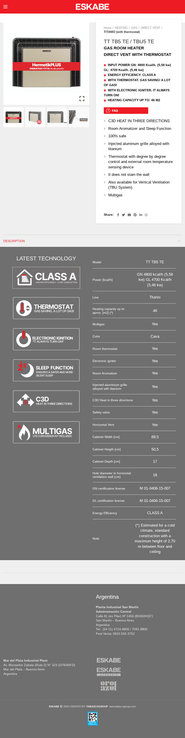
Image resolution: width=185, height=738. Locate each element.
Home (107, 28)
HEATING (121, 28)
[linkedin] (140, 215)
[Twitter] (123, 215)
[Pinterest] (135, 215)
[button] (82, 64)
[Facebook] (118, 215)
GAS (134, 28)
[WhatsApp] (146, 215)
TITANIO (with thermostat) (122, 32)
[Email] (129, 215)
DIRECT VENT (150, 28)
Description (14, 241)
